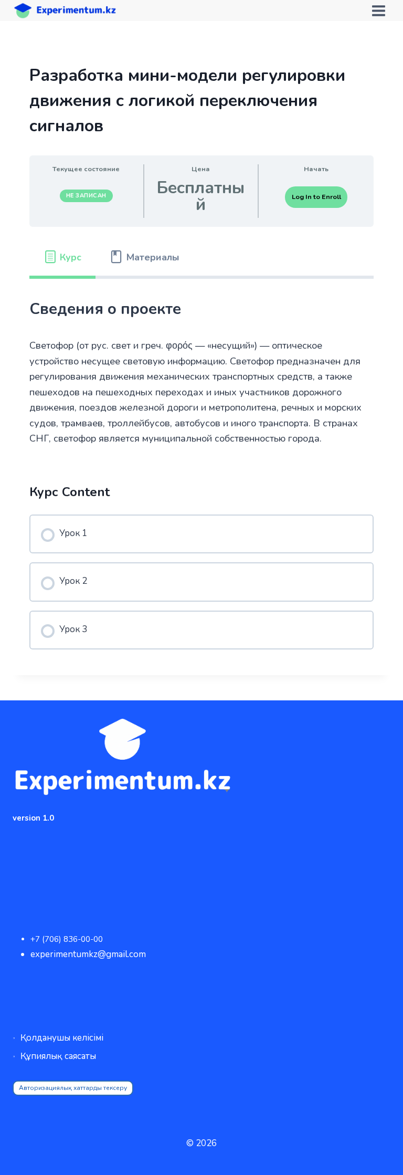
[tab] (62, 257)
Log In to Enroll (316, 197)
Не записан (86, 196)
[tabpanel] (201, 371)
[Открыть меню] (378, 10)
